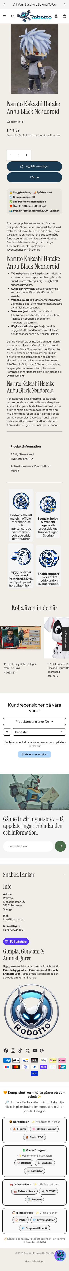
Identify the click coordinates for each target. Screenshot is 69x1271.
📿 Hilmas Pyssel (23, 1212)
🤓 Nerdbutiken (19, 1121)
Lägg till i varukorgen (37, 166)
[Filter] (7, 732)
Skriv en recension (34, 754)
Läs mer (54, 210)
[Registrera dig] (60, 846)
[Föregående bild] (4, 4)
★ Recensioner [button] (65, 639)
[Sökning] (12, 16)
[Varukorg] (64, 16)
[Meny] (4, 16)
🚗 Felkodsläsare (20, 1184)
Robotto (28, 1253)
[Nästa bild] (65, 4)
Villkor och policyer (34, 1261)
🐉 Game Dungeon (34, 1150)
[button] (60, 1255)
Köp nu (34, 177)
